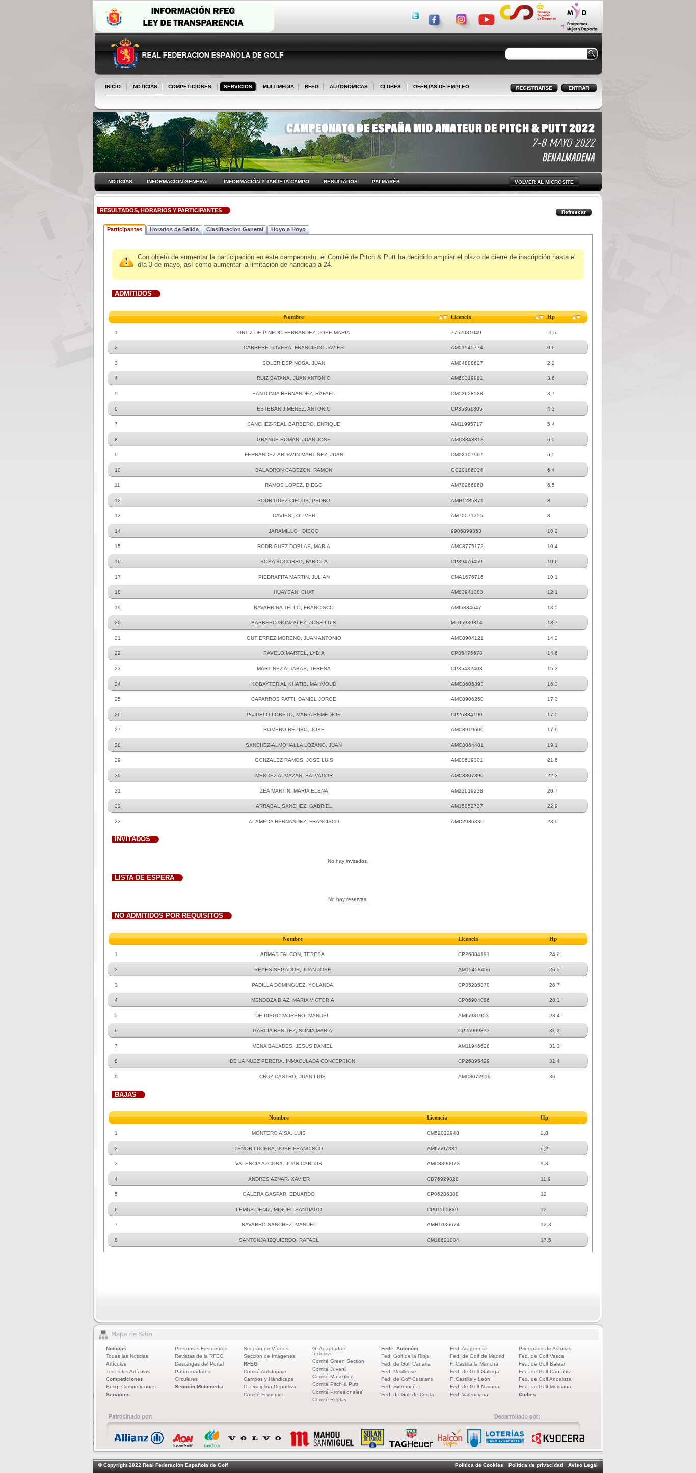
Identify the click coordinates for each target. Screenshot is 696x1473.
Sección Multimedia (199, 1386)
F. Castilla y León (470, 1379)
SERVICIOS (236, 87)
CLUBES (390, 86)
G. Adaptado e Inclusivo (329, 1351)
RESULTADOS (341, 181)
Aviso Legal (583, 1465)
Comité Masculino (333, 1376)
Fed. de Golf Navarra (474, 1386)
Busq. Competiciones (131, 1386)
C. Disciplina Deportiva (270, 1386)
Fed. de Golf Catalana (407, 1379)
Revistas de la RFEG (199, 1356)
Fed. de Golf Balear (542, 1364)
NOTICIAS (143, 87)
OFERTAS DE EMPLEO (441, 86)
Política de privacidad (535, 1465)
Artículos (116, 1364)
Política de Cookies (479, 1465)
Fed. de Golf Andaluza (545, 1379)
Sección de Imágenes (269, 1356)
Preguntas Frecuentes (201, 1348)
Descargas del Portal (199, 1364)
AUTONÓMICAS (349, 86)
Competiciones (124, 1379)
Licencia (461, 317)
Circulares (186, 1379)
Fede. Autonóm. (400, 1348)
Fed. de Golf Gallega (474, 1371)
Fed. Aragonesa (469, 1348)
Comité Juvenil (329, 1369)
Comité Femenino (264, 1394)
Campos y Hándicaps (268, 1379)
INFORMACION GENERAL (178, 181)
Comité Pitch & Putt (335, 1384)
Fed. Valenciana (469, 1394)
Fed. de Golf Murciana (545, 1386)
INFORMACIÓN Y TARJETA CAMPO (266, 181)
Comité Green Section (338, 1361)
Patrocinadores (192, 1371)
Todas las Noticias (127, 1356)
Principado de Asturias (545, 1348)
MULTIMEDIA (276, 87)
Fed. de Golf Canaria (406, 1364)
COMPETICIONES (189, 86)
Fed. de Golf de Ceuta (407, 1394)
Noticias (116, 1348)
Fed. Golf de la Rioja (405, 1356)
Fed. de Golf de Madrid (477, 1356)
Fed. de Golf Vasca (541, 1356)
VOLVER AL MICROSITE (544, 182)
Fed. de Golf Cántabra (545, 1371)
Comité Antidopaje (265, 1371)
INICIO (113, 86)
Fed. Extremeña (400, 1386)
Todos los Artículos (128, 1371)
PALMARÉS (386, 181)
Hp (551, 317)
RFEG (310, 87)
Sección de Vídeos (266, 1348)
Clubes (527, 1394)
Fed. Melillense (398, 1371)
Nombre (294, 317)
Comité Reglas (329, 1399)
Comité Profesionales (337, 1392)
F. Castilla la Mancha (474, 1364)
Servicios (118, 1394)
